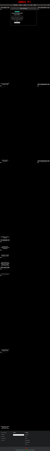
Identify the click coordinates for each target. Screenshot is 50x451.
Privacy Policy (3, 438)
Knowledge (27, 434)
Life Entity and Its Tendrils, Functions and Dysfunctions (5, 247)
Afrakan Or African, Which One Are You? (17, 14)
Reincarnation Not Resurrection (5, 161)
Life (28, 5)
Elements (25, 5)
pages (26, 438)
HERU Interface (16, 5)
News (26, 436)
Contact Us (3, 440)
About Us (35, 5)
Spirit (31, 5)
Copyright (2, 434)
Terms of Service (4, 432)
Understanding (17, 11)
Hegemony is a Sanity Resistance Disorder (5, 255)
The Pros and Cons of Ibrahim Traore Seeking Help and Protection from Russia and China (5, 264)
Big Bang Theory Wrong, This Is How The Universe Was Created (5, 427)
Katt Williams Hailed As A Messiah (5, 237)
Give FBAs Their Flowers (5, 273)
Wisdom (26, 444)
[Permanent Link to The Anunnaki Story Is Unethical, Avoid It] (5, 312)
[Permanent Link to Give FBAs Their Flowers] (5, 271)
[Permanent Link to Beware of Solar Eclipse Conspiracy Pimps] (5, 46)
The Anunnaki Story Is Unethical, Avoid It (5, 350)
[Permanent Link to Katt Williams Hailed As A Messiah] (5, 199)
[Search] (48, 4)
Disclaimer (3, 436)
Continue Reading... (17, 22)
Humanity (20, 5)
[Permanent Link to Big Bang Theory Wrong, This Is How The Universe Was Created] (5, 389)
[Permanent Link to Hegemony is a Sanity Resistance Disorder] (5, 252)
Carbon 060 (15, 15)
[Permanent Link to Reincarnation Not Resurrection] (5, 122)
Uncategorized (27, 440)
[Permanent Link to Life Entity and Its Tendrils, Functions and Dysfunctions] (5, 243)
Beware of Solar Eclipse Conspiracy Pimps (5, 84)
